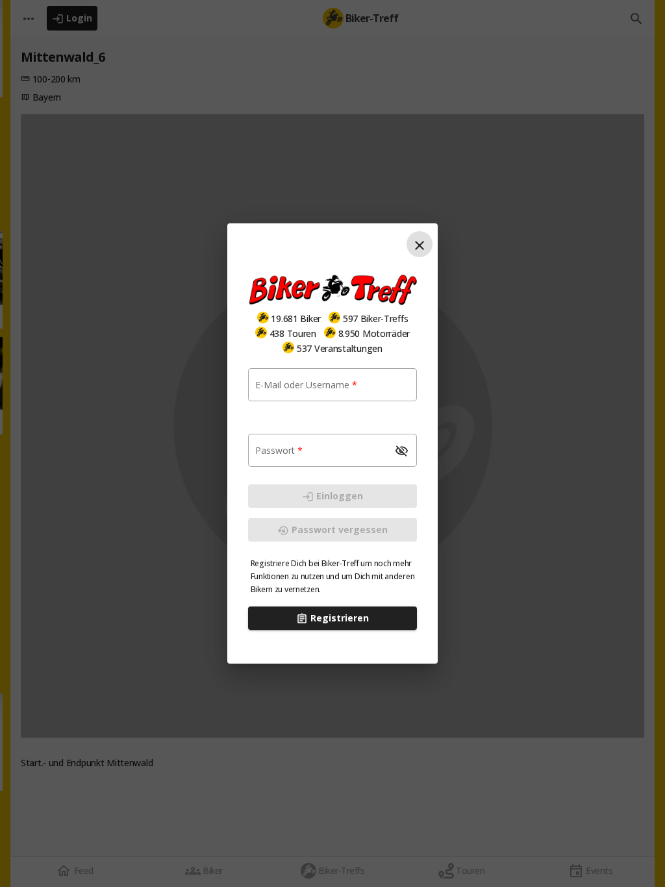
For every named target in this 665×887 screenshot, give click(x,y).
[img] (263, 317)
